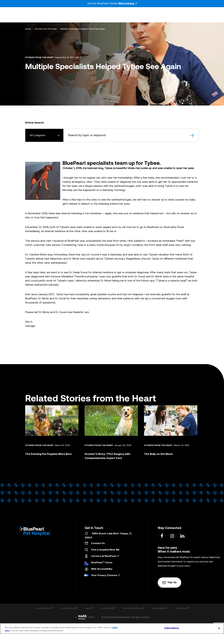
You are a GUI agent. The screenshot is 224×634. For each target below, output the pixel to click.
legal (87, 608)
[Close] (219, 628)
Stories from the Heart (46, 29)
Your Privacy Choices (104, 575)
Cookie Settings (171, 628)
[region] (112, 628)
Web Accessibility (101, 569)
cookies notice (42, 608)
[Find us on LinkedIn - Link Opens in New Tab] (182, 536)
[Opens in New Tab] (82, 617)
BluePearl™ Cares (101, 562)
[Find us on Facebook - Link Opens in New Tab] (162, 536)
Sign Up (172, 582)
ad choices (106, 608)
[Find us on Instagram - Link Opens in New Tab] (172, 536)
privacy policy (67, 608)
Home (28, 29)
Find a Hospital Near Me (105, 550)
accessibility (158, 608)
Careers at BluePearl (103, 556)
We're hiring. (126, 3)
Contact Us (98, 543)
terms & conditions (132, 608)
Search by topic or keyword (86, 135)
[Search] (192, 135)
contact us (181, 608)
